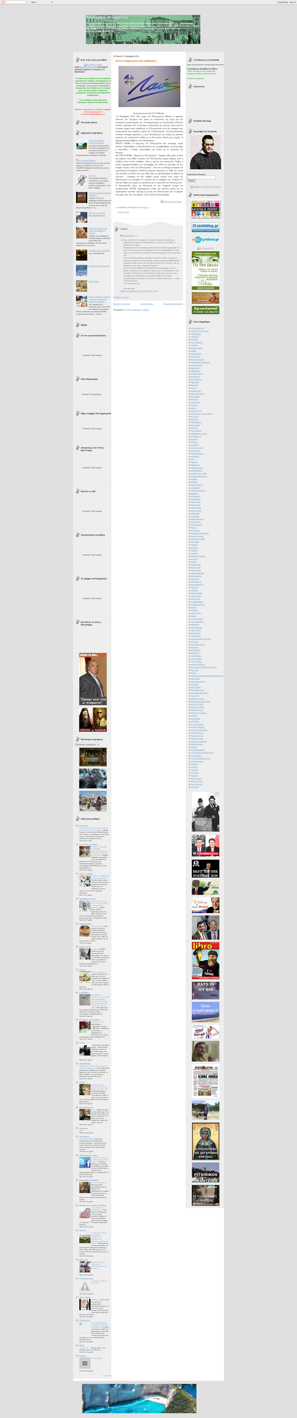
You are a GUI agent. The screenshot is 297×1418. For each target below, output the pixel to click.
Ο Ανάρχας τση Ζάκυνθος (89, 1020)
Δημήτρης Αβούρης (198, 664)
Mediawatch (195, 496)
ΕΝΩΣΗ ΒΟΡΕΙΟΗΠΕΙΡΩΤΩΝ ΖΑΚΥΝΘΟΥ (207, 676)
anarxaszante (196, 354)
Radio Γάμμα (195, 567)
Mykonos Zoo (196, 511)
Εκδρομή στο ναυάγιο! (97, 213)
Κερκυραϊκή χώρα (197, 690)
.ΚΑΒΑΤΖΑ (195, 337)
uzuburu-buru (196, 613)
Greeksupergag (197, 448)
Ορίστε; (127, 212)
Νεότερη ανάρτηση (121, 304)
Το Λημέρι (194, 770)
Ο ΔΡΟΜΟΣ (84, 993)
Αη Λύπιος (194, 642)
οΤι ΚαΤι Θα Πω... (197, 733)
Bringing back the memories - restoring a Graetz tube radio (99, 1087)
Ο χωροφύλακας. (197, 724)
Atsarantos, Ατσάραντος (107, 17)
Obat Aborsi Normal (86, 1139)
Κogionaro (194, 684)
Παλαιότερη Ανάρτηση (173, 304)
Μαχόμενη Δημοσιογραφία (200, 701)
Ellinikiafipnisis (196, 422)
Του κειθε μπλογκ (86, 1279)
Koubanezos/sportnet (199, 476)
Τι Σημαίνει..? (96, 1022)
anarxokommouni (197, 359)
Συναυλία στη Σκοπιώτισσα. (99, 266)
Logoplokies (195, 488)
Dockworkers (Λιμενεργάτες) (202, 414)
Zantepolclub (195, 636)
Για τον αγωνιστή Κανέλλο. (86, 160)
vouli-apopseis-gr (197, 622)
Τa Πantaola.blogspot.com (201, 758)
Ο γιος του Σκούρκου (98, 1182)
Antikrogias (195, 368)
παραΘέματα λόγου (87, 899)
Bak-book (194, 385)
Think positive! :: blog (88, 1155)
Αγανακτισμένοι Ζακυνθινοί (201, 639)
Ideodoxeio (195, 456)
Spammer (194, 587)
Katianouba (195, 465)
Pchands (194, 545)
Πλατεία (82, 1356)
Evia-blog (194, 428)
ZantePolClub (84, 1064)
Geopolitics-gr (196, 436)
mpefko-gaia (195, 502)
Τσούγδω (194, 776)
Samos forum (196, 570)
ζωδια (81, 1130)
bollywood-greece (197, 394)
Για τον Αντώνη (196, 661)
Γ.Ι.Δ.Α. (82, 1043)
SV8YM (82, 1082)
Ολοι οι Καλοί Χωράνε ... (200, 730)
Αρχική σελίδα (146, 304)
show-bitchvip (196, 582)
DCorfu (193, 408)
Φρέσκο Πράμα (196, 781)
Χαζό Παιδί (195, 787)
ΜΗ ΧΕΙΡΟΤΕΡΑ (197, 704)
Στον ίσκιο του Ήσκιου (88, 844)
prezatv (194, 562)
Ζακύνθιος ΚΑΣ (128, 236)
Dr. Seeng (194, 416)
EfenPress (195, 419)
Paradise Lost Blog (198, 539)
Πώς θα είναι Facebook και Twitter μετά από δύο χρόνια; (99, 1160)
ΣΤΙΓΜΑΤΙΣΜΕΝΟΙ (198, 750)
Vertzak (194, 616)
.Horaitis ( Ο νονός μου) (200, 331)
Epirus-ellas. (195, 425)
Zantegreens (84, 1137)
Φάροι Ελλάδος (196, 778)
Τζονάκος (194, 767)
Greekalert (195, 445)
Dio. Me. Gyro (196, 411)
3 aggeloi (194, 345)
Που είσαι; (92, 176)
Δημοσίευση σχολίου (121, 297)
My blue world (85, 947)
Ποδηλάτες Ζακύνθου (199, 741)
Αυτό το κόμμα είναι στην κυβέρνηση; (136, 60)
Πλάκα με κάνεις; (197, 738)
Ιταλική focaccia (97, 926)
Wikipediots (195, 624)
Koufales (194, 479)
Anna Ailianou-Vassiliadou (200, 362)
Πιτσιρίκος (83, 1128)
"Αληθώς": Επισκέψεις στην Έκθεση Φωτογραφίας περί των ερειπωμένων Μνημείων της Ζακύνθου (99, 851)
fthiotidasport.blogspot (199, 434)
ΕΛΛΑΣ (193, 673)
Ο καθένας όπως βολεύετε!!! (99, 251)
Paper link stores (197, 536)
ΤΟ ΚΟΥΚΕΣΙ (84, 1320)
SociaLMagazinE (197, 585)
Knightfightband (196, 471)
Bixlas (81, 1346)
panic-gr (194, 528)
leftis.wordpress (197, 485)
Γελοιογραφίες (196, 656)
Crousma (194, 405)
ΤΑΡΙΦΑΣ (194, 764)
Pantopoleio (195, 530)
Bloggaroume (196, 391)
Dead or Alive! (94, 281)
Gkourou (194, 442)
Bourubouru (195, 397)
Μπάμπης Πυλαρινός (199, 713)
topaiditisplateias (197, 602)
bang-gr (194, 388)
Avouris (82, 1230)
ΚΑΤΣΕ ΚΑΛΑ (196, 687)
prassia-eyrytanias (198, 556)
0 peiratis (194, 339)
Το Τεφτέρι (195, 773)
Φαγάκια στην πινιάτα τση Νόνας (93, 1205)
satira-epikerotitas (197, 573)
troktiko (193, 607)
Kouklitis (194, 482)
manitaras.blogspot (198, 490)
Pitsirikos (194, 550)
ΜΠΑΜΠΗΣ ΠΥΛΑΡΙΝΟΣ (88, 1180)
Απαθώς (94, 949)
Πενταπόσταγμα (197, 736)
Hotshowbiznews (197, 453)
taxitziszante (195, 599)
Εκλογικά (194, 670)
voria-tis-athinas (197, 619)
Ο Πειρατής (195, 721)
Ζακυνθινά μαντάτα (198, 682)
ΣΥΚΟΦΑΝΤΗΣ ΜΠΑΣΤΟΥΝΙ (202, 753)
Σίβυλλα (194, 747)
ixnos (193, 459)
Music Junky (195, 505)
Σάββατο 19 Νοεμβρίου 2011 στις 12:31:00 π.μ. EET (139, 291)
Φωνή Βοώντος (197, 784)
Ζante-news (195, 679)
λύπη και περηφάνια (98, 972)
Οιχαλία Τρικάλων (197, 727)
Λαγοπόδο (195, 696)
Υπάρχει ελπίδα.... (97, 1358)
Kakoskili (194, 462)
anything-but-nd (197, 374)
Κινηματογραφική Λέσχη (200, 693)
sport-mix (194, 590)
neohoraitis (195, 516)
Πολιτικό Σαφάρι (197, 744)
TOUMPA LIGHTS (197, 605)
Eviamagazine (196, 431)
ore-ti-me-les (195, 522)
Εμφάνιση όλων (107, 1375)
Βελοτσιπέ (83, 1260)
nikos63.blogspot (197, 519)
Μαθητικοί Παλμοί (197, 699)
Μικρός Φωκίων (197, 710)
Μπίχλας (194, 716)
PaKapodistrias (196, 525)
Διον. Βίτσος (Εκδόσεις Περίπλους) (204, 667)
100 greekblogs (196, 342)
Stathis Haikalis (196, 593)
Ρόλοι (93, 1110)
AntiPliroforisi (195, 371)
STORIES (95, 1300)
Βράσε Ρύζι (195, 653)
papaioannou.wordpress (200, 533)
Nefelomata (195, 513)
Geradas (194, 439)
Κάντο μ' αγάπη (85, 874)
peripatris (194, 548)
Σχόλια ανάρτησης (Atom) (137, 310)
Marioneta (194, 493)
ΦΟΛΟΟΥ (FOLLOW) (88, 67)
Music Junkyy (84, 1297)
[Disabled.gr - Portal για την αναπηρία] (206, 187)
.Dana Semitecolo (197, 328)
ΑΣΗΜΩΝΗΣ (195, 650)
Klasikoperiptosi (197, 468)
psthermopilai (196, 565)
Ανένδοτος (195, 647)
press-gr (194, 559)
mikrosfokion (195, 499)
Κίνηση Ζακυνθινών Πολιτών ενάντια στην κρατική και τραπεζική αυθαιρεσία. (99, 299)
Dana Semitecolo (86, 1107)
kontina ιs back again (199, 473)
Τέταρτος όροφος (197, 761)
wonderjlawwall (196, 627)
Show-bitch (195, 579)
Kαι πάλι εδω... (84, 1348)
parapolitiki (195, 542)
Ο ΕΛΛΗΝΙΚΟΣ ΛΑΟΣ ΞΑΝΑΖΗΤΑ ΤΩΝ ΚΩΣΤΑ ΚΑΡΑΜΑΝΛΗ (99, 1325)
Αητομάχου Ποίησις (198, 644)
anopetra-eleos (196, 365)
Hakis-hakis (195, 451)
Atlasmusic (195, 382)
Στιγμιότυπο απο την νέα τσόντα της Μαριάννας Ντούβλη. (98, 230)
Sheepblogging (196, 576)
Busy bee (194, 399)
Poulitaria (194, 553)
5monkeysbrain (196, 348)
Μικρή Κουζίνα (85, 924)
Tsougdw (194, 610)
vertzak (82, 970)
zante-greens (196, 630)
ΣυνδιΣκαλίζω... (197, 756)
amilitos (193, 351)
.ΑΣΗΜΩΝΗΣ (196, 334)
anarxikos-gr (195, 357)
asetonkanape (196, 379)
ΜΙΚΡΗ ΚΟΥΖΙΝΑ (197, 707)
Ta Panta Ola (196, 596)
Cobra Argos (195, 402)
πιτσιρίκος (83, 826)
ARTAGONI (195, 377)
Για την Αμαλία (196, 659)
